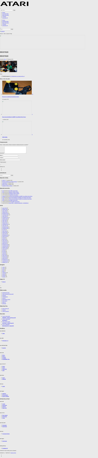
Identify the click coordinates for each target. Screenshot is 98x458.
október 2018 (5, 247)
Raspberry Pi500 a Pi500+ (7, 185)
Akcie (3, 271)
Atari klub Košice (5, 13)
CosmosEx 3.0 (5, 18)
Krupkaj (3, 196)
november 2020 (5, 228)
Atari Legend (4, 300)
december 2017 (5, 259)
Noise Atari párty (5, 15)
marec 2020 (4, 231)
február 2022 (4, 223)
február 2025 (4, 212)
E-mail (1, 157)
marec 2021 (4, 225)
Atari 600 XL (4, 183)
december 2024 (5, 213)
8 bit (3, 270)
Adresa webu (2, 160)
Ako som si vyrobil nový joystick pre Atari (10, 96)
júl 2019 (3, 238)
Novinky (3, 276)
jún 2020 (4, 229)
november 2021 (5, 224)
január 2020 (4, 233)
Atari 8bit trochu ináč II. (13, 190)
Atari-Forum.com (5, 308)
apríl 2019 (4, 239)
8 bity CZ (4, 302)
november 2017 (5, 261)
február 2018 (4, 256)
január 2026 (4, 208)
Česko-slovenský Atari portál (7, 294)
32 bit (3, 268)
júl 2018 (3, 250)
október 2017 (5, 262)
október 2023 (5, 219)
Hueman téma (13, 452)
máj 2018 (4, 252)
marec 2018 (4, 255)
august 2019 (4, 236)
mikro (3, 199)
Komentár (2, 153)
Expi (5, 59)
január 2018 (4, 258)
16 (32, 94)
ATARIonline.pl (5, 296)
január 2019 (4, 243)
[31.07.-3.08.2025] (8, 325)
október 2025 (5, 209)
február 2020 (4, 232)
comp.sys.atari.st (5, 311)
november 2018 (5, 246)
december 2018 (5, 244)
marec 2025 (4, 210)
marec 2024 (4, 216)
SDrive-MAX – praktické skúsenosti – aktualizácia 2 (19, 203)
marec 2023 (4, 220)
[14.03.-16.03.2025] (9, 317)
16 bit (3, 267)
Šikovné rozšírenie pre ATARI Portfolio (9, 181)
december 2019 (5, 235)
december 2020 (5, 227)
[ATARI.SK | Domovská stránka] (14, 5)
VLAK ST (4, 180)
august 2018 (4, 248)
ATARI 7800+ (4, 137)
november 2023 (5, 217)
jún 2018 (4, 251)
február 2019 (4, 242)
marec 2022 (4, 221)
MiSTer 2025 (4, 184)
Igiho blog (4, 303)
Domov (3, 12)
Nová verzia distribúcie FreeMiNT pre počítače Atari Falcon (14, 117)
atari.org (4, 298)
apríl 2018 (4, 254)
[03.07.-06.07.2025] (8, 322)
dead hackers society (6, 299)
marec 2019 (4, 240)
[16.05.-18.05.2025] (6, 319)
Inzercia (3, 274)
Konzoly (3, 275)
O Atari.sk (4, 16)
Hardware (4, 272)
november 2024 (5, 214)
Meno (1, 155)
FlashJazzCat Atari (5, 292)
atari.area (4, 295)
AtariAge (4, 310)
